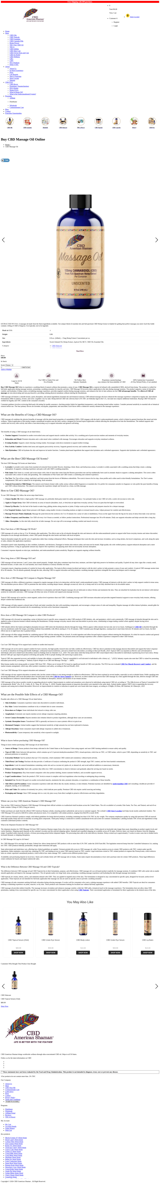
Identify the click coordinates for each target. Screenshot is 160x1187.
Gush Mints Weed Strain (13, 1155)
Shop (7, 33)
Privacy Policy (10, 1097)
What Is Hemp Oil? (16, 92)
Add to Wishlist (6, 369)
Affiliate (12, 98)
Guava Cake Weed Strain (14, 1149)
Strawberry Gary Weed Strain (15, 1167)
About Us (13, 68)
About (7, 67)
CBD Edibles (14, 49)
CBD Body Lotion (83, 940)
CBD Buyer (14, 84)
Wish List (8, 1130)
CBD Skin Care (15, 51)
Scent (3, 365)
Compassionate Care (17, 107)
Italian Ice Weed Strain (13, 1159)
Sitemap (12, 80)
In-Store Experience (16, 70)
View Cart (112, 13)
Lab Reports (14, 74)
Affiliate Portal (10, 1113)
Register (116, 22)
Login (116, 26)
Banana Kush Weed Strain (14, 1165)
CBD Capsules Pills (16, 41)
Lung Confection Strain (13, 1161)
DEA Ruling (14, 88)
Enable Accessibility (12, 1101)
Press (11, 72)
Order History (10, 1128)
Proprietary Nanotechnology (19, 86)
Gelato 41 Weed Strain (13, 1151)
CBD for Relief (15, 55)
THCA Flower (10, 1117)
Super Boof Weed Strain (13, 1163)
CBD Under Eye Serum (51, 940)
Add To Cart (26, 367)
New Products (14, 63)
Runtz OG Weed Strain (13, 1146)
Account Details (10, 1126)
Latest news (9, 1092)
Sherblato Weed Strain (13, 1157)
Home (7, 31)
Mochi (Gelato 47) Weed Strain (16, 1138)
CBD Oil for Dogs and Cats (19, 53)
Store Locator (134, 17)
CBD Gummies (15, 39)
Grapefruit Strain (11, 1177)
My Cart (8, 1124)
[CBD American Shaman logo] (29, 1051)
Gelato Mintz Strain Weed (14, 1173)
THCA (12, 47)
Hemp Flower (14, 43)
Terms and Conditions (12, 1099)
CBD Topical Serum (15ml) (18, 940)
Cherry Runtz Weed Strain (14, 1175)
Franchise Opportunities (13, 113)
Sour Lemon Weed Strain (14, 1144)
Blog (7, 109)
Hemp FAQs (14, 90)
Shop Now (18, 953)
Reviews (8, 1115)
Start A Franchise (15, 76)
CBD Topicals (14, 37)
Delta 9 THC (14, 65)
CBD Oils (13, 35)
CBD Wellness (15, 57)
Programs (8, 96)
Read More (80, 351)
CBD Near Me (10, 1088)
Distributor (13, 102)
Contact (8, 111)
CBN (11, 61)
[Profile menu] (114, 15)
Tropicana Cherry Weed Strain (15, 1147)
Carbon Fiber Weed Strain (14, 1142)
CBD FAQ (9, 82)
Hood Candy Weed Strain (14, 1140)
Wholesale (13, 105)
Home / (7, 145)
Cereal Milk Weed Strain (13, 1153)
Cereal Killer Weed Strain (14, 1169)
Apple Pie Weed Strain (13, 1171)
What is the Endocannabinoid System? (23, 94)
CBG (11, 59)
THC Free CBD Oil (16, 45)
